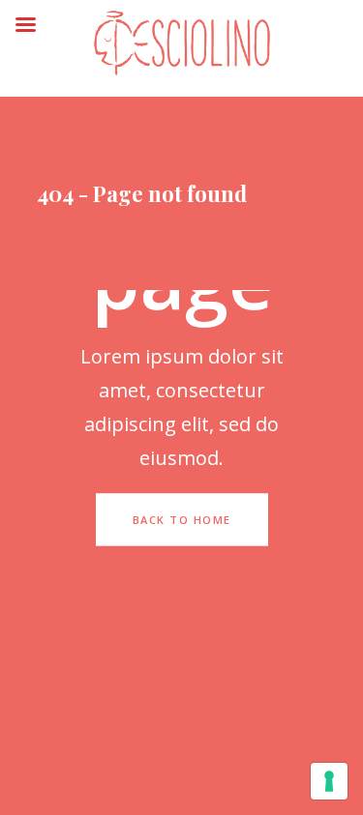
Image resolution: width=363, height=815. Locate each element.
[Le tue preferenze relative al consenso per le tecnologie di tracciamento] (329, 781)
